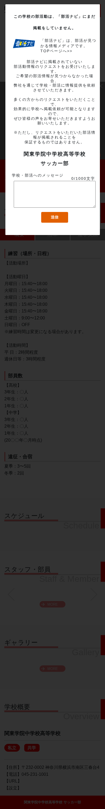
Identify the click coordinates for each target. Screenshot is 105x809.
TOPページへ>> (56, 51)
